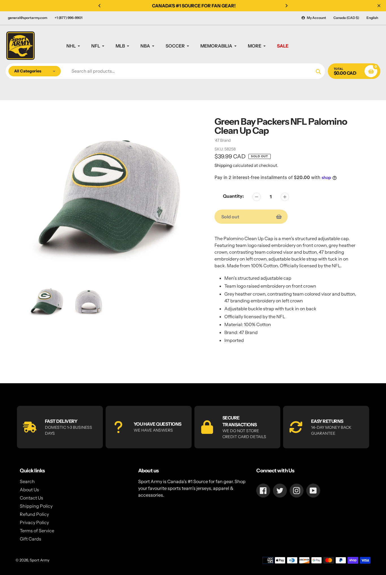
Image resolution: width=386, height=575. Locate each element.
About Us (29, 489)
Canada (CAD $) (346, 18)
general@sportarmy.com (27, 18)
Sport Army (39, 560)
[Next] (286, 5)
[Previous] (100, 5)
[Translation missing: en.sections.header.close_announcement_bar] (379, 5)
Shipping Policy (36, 506)
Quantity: (233, 196)
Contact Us (31, 498)
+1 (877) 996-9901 (69, 18)
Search (27, 481)
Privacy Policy (34, 522)
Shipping (223, 165)
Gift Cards (30, 539)
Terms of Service (37, 530)
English (372, 18)
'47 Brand (222, 140)
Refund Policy (34, 514)
